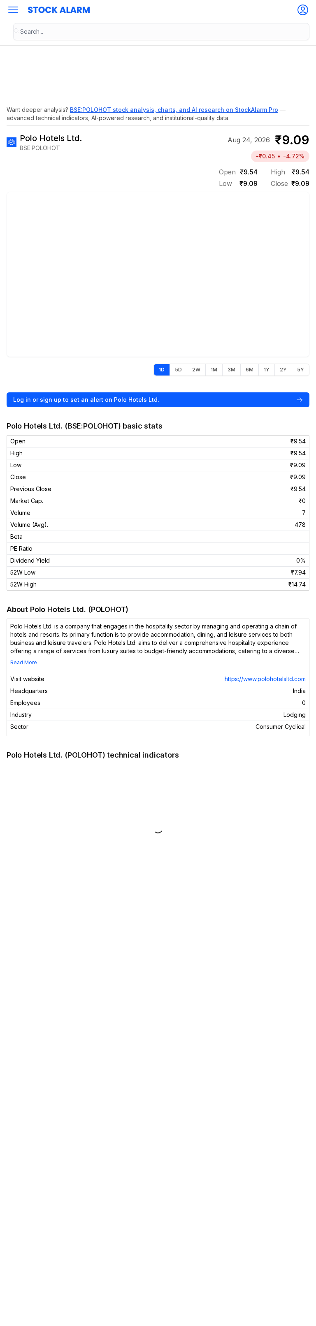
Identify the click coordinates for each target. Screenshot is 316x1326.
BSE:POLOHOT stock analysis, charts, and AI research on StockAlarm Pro (174, 109)
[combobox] (161, 31)
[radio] (162, 370)
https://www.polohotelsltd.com (265, 678)
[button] (13, 9)
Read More (23, 662)
